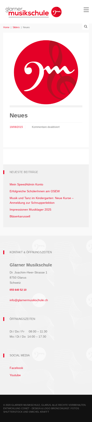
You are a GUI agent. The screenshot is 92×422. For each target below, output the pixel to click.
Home (6, 27)
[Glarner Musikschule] (33, 9)
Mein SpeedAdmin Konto (26, 184)
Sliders (16, 27)
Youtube (15, 375)
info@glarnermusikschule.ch (29, 300)
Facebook (16, 368)
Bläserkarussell (20, 216)
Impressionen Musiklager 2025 (30, 209)
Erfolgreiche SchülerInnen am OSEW (35, 191)
